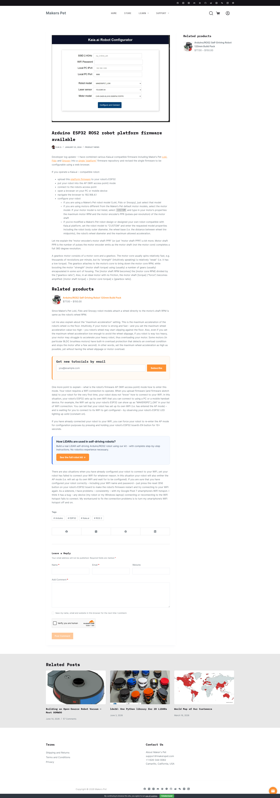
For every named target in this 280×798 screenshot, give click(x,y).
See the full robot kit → (73, 457)
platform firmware (81, 179)
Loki (164, 156)
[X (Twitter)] (183, 3)
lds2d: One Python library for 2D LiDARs (138, 708)
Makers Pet (56, 13)
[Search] (211, 13)
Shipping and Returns (57, 752)
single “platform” (87, 160)
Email (95, 564)
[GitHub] (205, 3)
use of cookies (151, 796)
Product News (92, 147)
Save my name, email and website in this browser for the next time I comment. (91, 613)
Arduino (58, 518)
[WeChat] (222, 3)
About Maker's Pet (156, 752)
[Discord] (194, 3)
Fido (54, 160)
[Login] (228, 13)
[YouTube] (216, 3)
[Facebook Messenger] (233, 3)
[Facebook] (178, 3)
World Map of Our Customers (193, 708)
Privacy (50, 761)
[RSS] (228, 3)
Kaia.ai (85, 518)
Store (127, 13)
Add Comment (60, 579)
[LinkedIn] (155, 531)
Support (161, 13)
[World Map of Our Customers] (204, 687)
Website (136, 564)
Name (55, 564)
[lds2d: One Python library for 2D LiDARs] (140, 687)
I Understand (166, 796)
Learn (142, 13)
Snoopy (66, 160)
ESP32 (72, 518)
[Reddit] (211, 3)
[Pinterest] (125, 531)
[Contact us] (273, 791)
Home (114, 13)
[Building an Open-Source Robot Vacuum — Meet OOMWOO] (76, 687)
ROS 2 (98, 518)
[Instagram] (189, 3)
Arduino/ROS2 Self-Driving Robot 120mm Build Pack (92, 297)
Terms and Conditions (58, 757)
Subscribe (156, 368)
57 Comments (69, 719)
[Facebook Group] (200, 3)
